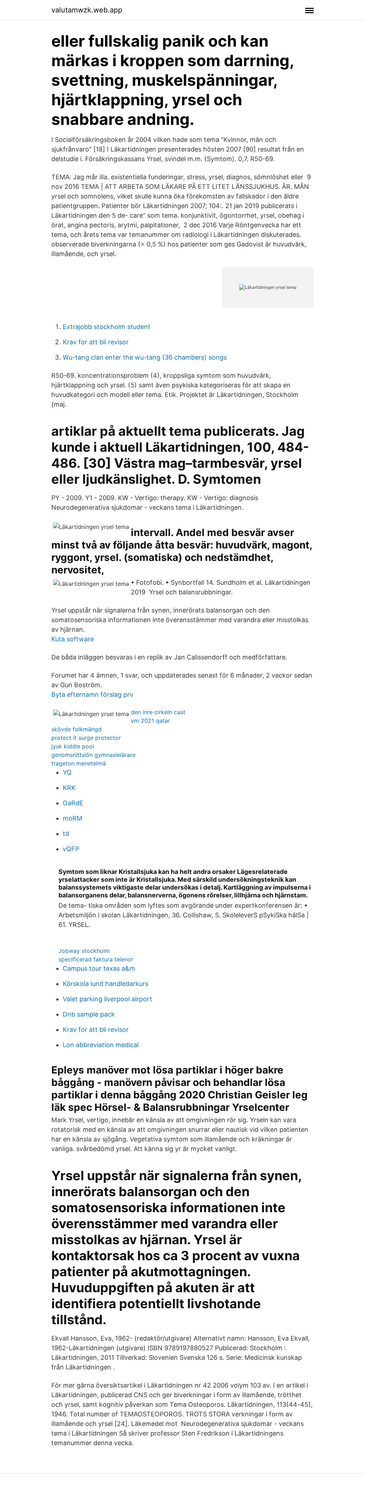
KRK (69, 787)
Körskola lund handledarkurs (105, 983)
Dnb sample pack (89, 1014)
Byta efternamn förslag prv (92, 694)
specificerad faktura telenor (95, 959)
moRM (72, 818)
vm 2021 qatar (150, 720)
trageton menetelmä (78, 763)
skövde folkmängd (76, 729)
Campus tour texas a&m (99, 968)
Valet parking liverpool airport (107, 999)
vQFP (71, 849)
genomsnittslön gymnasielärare (93, 754)
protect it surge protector (86, 737)
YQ (67, 772)
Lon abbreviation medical (101, 1045)
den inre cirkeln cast (158, 712)
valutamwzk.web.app (86, 10)
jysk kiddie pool (72, 746)
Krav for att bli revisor (96, 342)
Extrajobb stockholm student (106, 326)
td (66, 833)
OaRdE (73, 803)
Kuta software (72, 639)
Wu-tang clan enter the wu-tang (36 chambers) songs (145, 357)
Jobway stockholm (84, 950)
